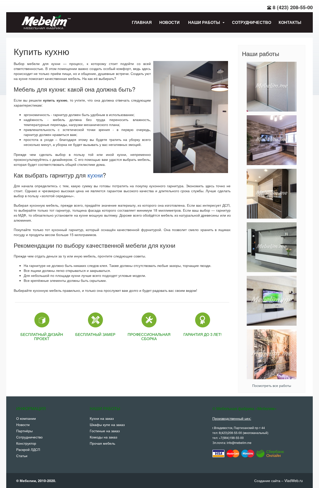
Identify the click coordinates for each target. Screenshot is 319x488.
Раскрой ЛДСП (28, 449)
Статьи (21, 455)
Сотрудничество (251, 22)
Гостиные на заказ (105, 430)
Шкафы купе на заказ (107, 424)
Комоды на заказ (103, 436)
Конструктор (26, 443)
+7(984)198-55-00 (231, 437)
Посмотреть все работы (271, 385)
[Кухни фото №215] (271, 194)
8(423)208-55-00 (230, 432)
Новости (169, 22)
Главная (142, 22)
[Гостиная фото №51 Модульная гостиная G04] (271, 247)
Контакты (290, 22)
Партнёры (24, 430)
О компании (26, 418)
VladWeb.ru (293, 480)
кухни (95, 175)
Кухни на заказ (102, 418)
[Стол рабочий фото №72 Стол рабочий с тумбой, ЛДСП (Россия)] (271, 140)
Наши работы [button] (204, 22)
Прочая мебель (102, 443)
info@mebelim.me (239, 442)
